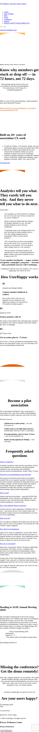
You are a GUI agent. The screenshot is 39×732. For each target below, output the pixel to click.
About (6, 12)
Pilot (5, 16)
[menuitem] (19, 12)
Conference (8, 19)
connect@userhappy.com (8, 30)
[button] (7, 95)
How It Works (9, 14)
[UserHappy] (19, 5)
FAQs (6, 17)
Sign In (6, 21)
